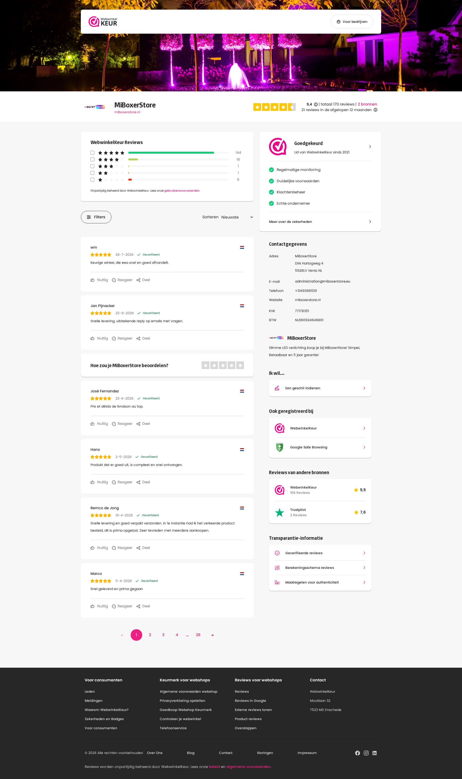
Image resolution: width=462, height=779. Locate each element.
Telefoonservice (173, 728)
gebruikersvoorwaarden (181, 190)
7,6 (363, 512)
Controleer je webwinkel (180, 718)
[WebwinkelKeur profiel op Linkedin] (374, 752)
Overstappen (246, 728)
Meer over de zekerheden (290, 221)
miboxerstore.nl (127, 112)
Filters (99, 217)
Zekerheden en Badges (104, 718)
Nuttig (102, 279)
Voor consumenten (101, 728)
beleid (214, 766)
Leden (90, 691)
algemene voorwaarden (248, 766)
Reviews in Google (250, 700)
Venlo (312, 270)
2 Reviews (298, 515)
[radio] (257, 107)
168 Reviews (300, 492)
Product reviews (248, 718)
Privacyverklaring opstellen (182, 700)
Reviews (242, 691)
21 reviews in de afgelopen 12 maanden (337, 109)
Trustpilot (298, 509)
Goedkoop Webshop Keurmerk (186, 709)
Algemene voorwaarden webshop (188, 691)
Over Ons (154, 752)
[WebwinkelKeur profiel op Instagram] (366, 752)
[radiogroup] (274, 107)
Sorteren (210, 217)
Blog (190, 752)
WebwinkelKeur (303, 487)
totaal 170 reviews (337, 104)
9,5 (363, 490)
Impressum (307, 752)
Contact (225, 752)
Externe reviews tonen (253, 709)
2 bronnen (367, 104)
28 (198, 635)
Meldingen (94, 700)
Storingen (265, 752)
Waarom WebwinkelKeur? (107, 709)
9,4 (312, 104)
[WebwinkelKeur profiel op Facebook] (357, 752)
